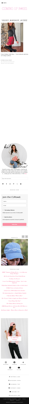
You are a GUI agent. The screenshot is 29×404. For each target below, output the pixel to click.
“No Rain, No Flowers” (14, 278)
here (26, 173)
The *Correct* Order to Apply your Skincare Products (14, 298)
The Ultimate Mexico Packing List (15, 303)
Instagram (15, 380)
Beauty (12, 400)
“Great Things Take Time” (14, 301)
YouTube (15, 391)
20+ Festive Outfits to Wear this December (7, 62)
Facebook (15, 384)
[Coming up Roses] (14, 9)
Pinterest (15, 388)
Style (24, 399)
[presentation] (23, 236)
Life (19, 399)
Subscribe (14, 224)
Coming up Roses (12, 399)
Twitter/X (15, 376)
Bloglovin (15, 395)
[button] (5, 2)
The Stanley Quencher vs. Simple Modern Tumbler (14, 293)
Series (18, 400)
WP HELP (20, 402)
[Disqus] (14, 84)
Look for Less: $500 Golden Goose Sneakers (14, 290)
